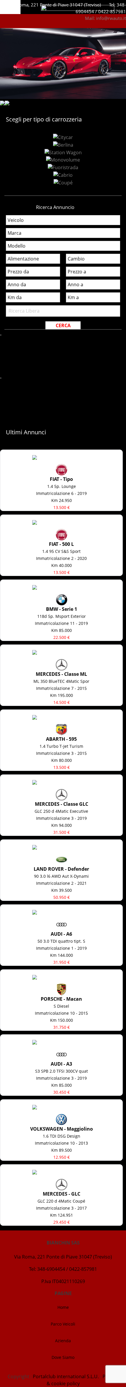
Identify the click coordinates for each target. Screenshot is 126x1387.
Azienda (63, 1340)
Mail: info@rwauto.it (105, 18)
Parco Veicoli (63, 1324)
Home (63, 1307)
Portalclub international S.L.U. (66, 1376)
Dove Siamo (63, 1357)
